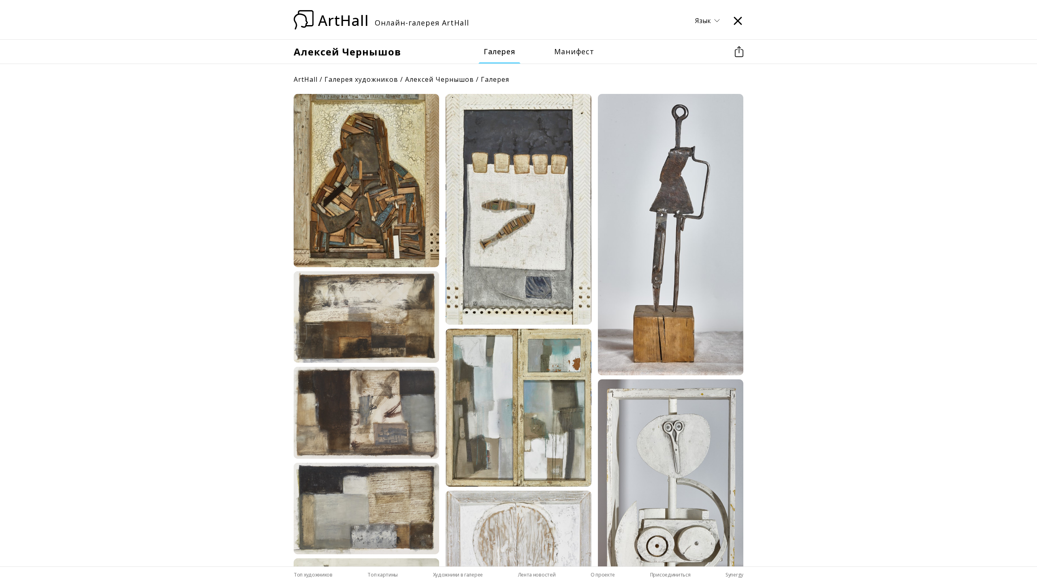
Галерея (499, 51)
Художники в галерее (458, 574)
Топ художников (313, 574)
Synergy (734, 574)
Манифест (574, 51)
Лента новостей (537, 574)
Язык (703, 21)
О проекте (603, 574)
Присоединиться (670, 574)
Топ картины (382, 574)
